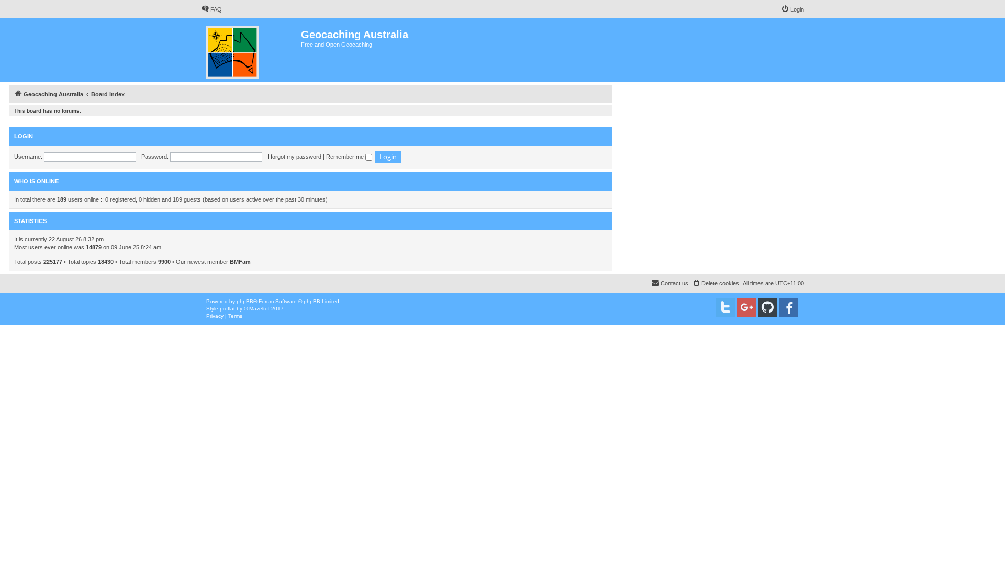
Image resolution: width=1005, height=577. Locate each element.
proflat (227, 309)
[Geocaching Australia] (251, 50)
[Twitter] (725, 307)
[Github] (767, 307)
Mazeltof (259, 309)
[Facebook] (788, 307)
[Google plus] (746, 307)
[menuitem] (211, 9)
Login (23, 136)
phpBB (245, 301)
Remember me (345, 156)
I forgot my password (294, 156)
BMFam (240, 262)
